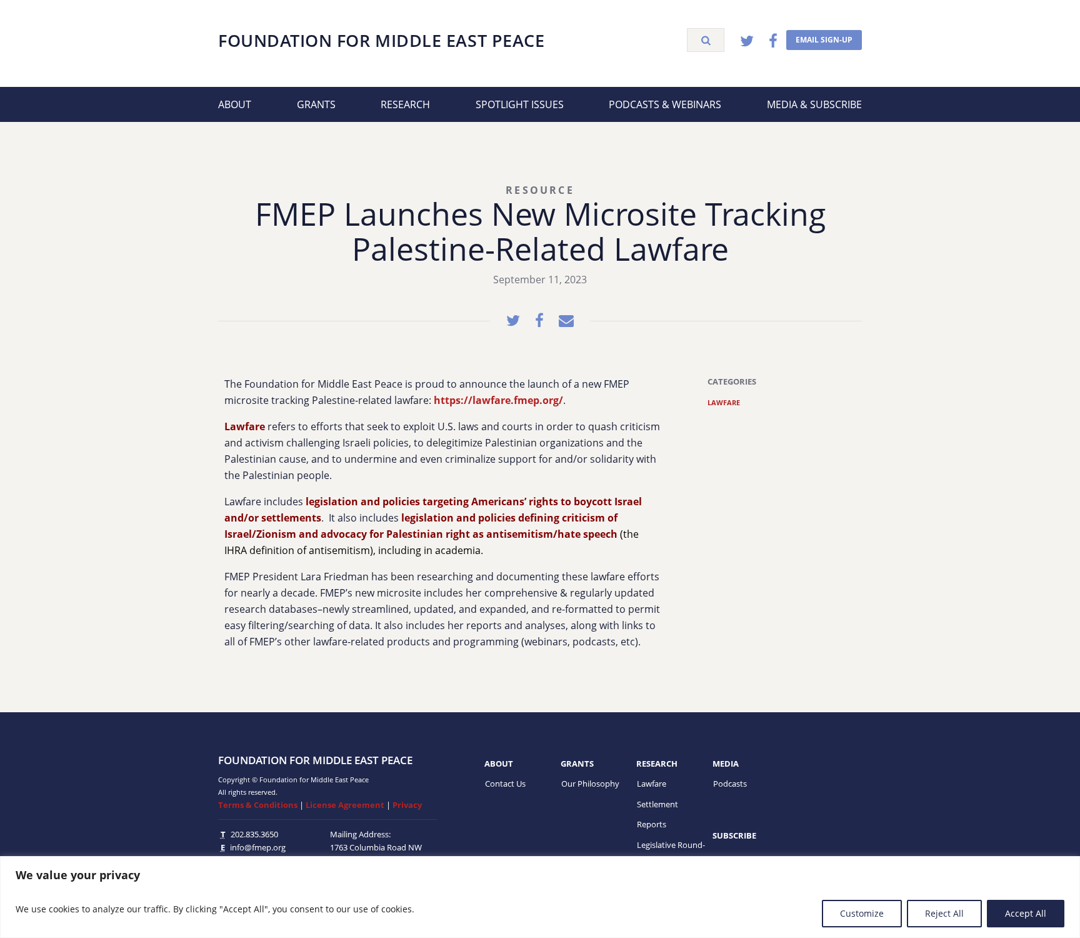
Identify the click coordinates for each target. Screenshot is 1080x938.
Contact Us (505, 783)
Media (725, 763)
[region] (540, 897)
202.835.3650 (254, 834)
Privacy (407, 804)
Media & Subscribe (814, 104)
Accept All (1025, 913)
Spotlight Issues (520, 104)
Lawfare (724, 402)
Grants (316, 104)
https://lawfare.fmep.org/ (498, 400)
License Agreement (345, 804)
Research (405, 104)
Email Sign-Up (824, 39)
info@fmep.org (258, 847)
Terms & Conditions (258, 804)
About (234, 104)
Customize (862, 913)
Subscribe (734, 835)
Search (705, 40)
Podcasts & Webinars (665, 104)
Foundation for (381, 40)
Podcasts (730, 783)
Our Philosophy (590, 783)
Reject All (944, 913)
